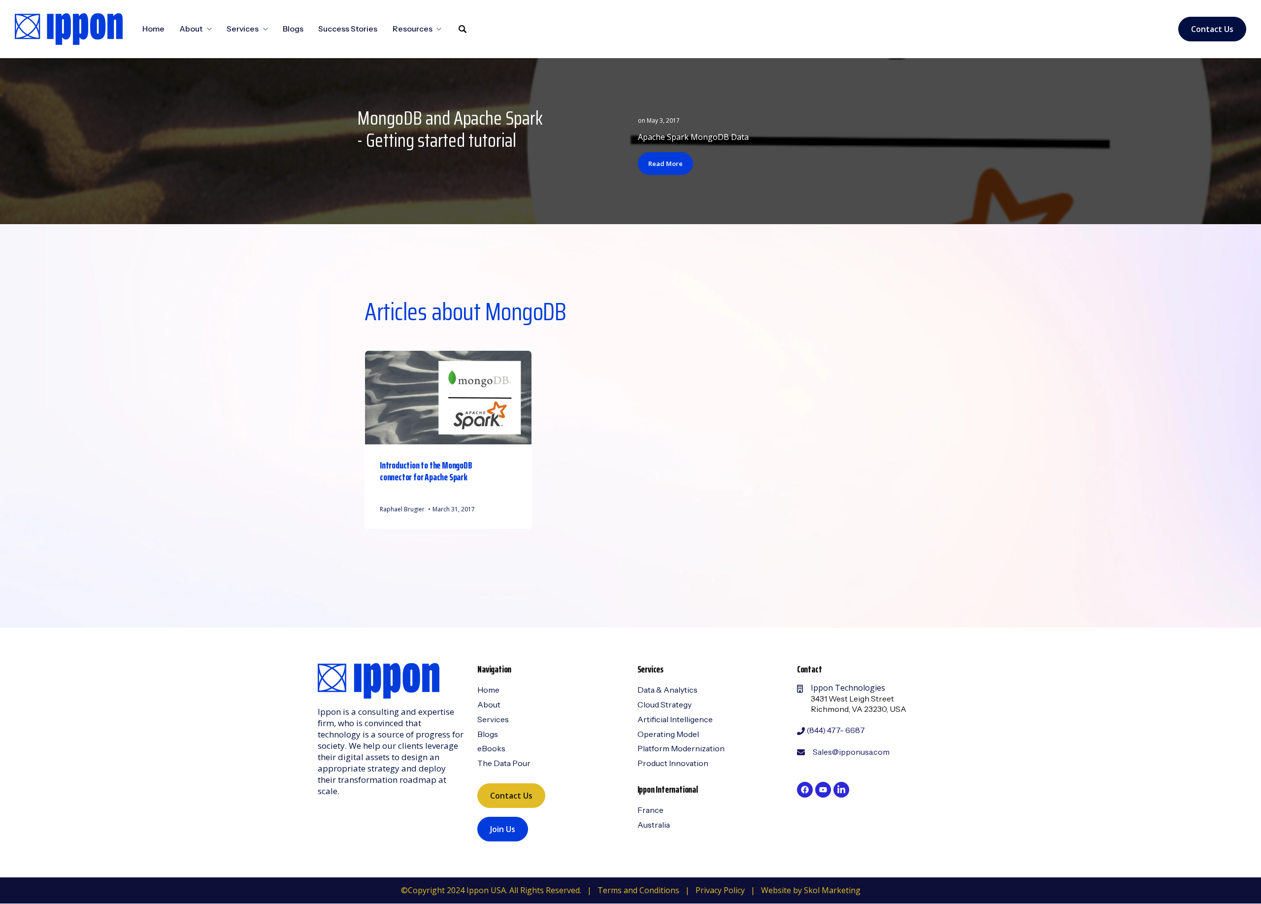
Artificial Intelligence (675, 719)
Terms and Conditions (638, 890)
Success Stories (347, 28)
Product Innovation (672, 763)
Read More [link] (665, 163)
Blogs (293, 28)
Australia (653, 825)
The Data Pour (504, 763)
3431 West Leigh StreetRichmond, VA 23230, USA (858, 704)
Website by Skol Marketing (811, 890)
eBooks (491, 748)
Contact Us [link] (1212, 29)
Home (153, 28)
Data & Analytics (667, 690)
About (488, 704)
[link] (69, 28)
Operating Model (668, 734)
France (650, 810)
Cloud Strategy (664, 704)
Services (493, 719)
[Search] (462, 29)
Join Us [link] (502, 829)
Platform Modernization (681, 748)
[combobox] (462, 59)
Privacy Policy (720, 890)
